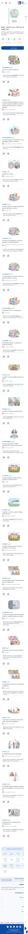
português (7, 922)
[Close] (25, 3)
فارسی (23, 922)
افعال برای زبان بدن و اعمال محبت (17, 860)
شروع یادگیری (14, 48)
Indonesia (18, 922)
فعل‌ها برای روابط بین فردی (11, 866)
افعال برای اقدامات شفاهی (5, 860)
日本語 (2, 922)
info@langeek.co (19, 893)
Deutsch (12, 922)
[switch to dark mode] (26, 17)
